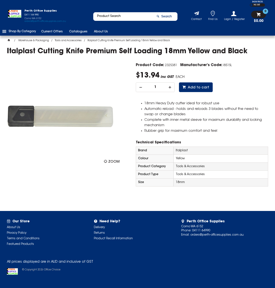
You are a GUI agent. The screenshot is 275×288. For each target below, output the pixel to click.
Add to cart (198, 87)
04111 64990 (201, 230)
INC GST (257, 5)
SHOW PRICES (257, 2)
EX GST (251, 5)
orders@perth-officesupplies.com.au (45, 21)
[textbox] (123, 16)
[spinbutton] (155, 87)
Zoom (114, 162)
